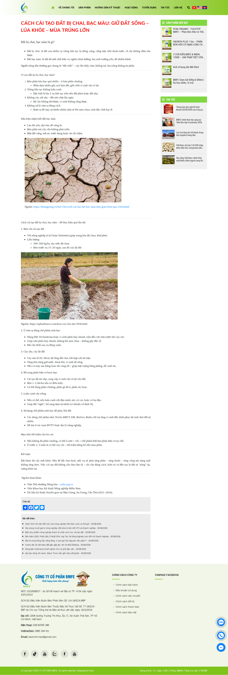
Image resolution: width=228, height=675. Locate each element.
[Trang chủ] (52, 7)
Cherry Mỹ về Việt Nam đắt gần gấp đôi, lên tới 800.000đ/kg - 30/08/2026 (58, 545)
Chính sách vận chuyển (128, 596)
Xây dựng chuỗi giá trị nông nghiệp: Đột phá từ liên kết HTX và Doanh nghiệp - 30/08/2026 (66, 528)
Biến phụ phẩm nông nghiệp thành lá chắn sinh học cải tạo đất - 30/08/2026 (60, 532)
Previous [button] (158, 59)
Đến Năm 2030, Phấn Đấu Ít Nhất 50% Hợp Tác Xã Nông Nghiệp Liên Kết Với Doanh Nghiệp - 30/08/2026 (72, 536)
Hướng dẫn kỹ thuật (107, 7)
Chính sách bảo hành (127, 585)
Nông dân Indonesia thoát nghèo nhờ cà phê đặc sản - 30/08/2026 (55, 549)
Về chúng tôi (66, 7)
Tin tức (165, 7)
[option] (184, 32)
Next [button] (209, 59)
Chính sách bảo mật (126, 612)
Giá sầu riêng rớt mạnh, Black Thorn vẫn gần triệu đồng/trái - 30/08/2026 (58, 553)
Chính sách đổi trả (125, 601)
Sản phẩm (84, 7)
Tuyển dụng (149, 7)
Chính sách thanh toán (127, 607)
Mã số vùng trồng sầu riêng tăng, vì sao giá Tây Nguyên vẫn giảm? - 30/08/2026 (61, 541)
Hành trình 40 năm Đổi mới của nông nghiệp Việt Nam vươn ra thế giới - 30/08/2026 (63, 524)
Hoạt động (131, 7)
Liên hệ (178, 7)
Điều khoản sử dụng (126, 590)
